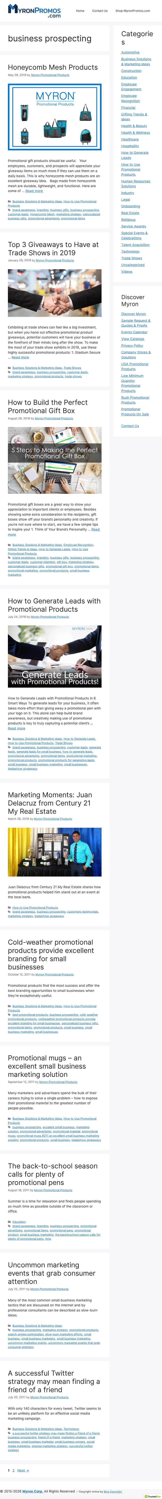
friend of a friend (49, 1437)
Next (23, 1470)
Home (80, 11)
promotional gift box (59, 566)
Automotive (130, 52)
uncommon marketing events (27, 1343)
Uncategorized (133, 265)
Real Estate (130, 213)
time (48, 1238)
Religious (128, 220)
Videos (126, 272)
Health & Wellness (135, 133)
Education (19, 1221)
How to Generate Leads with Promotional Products (54, 605)
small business (17, 764)
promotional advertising (43, 218)
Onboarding (130, 206)
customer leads (18, 214)
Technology (71, 1429)
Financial (128, 108)
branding (43, 210)
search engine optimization (26, 1334)
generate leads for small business (39, 751)
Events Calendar (134, 332)
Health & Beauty (134, 126)
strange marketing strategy (50, 1446)
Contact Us (100, 11)
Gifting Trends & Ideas (22, 549)
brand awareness (23, 210)
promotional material (66, 1131)
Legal (125, 200)
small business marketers (38, 1338)
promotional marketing (23, 570)
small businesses (75, 764)
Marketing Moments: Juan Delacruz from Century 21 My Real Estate (50, 803)
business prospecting (84, 210)
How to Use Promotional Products (31, 743)
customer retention (42, 562)
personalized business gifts (26, 566)
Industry (127, 193)
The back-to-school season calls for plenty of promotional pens (53, 1174)
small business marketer (37, 1441)
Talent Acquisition (135, 245)
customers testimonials (82, 911)
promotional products (49, 376)
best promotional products (30, 1014)
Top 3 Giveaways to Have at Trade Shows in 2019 (53, 248)
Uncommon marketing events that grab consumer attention (51, 1273)
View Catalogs (132, 339)
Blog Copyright (113, 1491)
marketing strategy (68, 214)
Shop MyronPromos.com (133, 11)
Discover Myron (133, 314)
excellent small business (59, 1127)
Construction (131, 71)
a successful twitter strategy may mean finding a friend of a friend (55, 1433)
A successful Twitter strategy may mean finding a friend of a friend (54, 1381)
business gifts (59, 210)
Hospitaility (130, 146)
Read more (34, 191)
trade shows (73, 376)
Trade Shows (72, 367)
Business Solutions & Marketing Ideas (37, 201)
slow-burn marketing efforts (64, 1334)
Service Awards (133, 226)
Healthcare (130, 139)
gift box (62, 562)
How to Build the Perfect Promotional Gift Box (48, 406)
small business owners (70, 1441)
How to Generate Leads (54, 549)
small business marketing (46, 764)
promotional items (73, 218)
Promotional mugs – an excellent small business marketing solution (47, 1066)
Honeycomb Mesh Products (53, 67)
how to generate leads (77, 751)
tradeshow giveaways (22, 768)
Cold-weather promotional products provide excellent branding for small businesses (51, 954)
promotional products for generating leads (66, 760)
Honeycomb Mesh (42, 214)
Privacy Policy (132, 346)
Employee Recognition (78, 545)
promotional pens (61, 1230)
